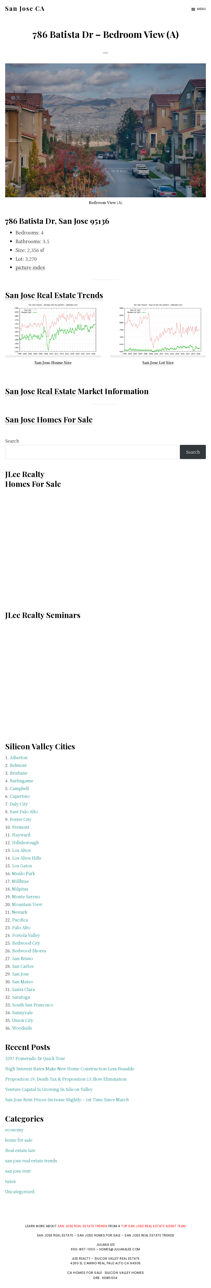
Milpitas (20, 889)
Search (12, 441)
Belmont (18, 765)
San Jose (20, 974)
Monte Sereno (26, 897)
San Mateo (22, 982)
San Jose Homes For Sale (49, 419)
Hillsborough (25, 842)
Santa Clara (23, 989)
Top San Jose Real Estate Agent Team (153, 1226)
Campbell (19, 788)
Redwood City (26, 943)
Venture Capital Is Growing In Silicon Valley (49, 1089)
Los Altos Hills (26, 858)
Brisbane (19, 773)
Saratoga (21, 997)
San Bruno (22, 958)
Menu (201, 9)
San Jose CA (25, 8)
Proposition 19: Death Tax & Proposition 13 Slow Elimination (66, 1079)
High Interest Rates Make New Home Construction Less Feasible (69, 1069)
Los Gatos (22, 866)
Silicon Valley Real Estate (117, 1258)
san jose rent (18, 1171)
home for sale (18, 1140)
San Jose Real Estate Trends (54, 295)
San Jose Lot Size (158, 362)
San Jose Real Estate (40, 391)
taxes (10, 1181)
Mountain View (27, 904)
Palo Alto (21, 927)
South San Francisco (32, 1005)
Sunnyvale (22, 1012)
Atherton (19, 757)
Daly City (19, 804)
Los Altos (21, 850)
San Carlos (22, 966)
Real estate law (20, 1150)
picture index (30, 267)
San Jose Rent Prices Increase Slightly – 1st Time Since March (67, 1100)
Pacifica (20, 920)
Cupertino (20, 796)
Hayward (21, 835)
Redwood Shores (29, 951)
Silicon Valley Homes (124, 1272)
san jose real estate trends (31, 1161)
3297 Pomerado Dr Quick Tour (35, 1058)
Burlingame (21, 781)
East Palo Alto (24, 812)
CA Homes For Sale (84, 1272)
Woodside (22, 1028)
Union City (22, 1020)
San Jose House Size (53, 362)
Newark (19, 912)
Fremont (20, 827)
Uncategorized (19, 1191)
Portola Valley (26, 935)
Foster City (20, 819)
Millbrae (20, 881)
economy (14, 1130)
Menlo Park (23, 873)
